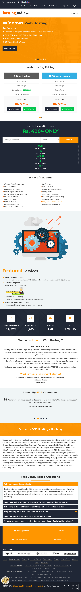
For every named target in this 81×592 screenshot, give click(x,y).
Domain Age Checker (48, 580)
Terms (56, 559)
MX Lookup (38, 577)
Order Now (29, 109)
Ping (10, 577)
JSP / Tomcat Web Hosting (34, 568)
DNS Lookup (28, 577)
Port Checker (48, 577)
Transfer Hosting (50, 568)
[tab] (40, 484)
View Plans (14, 109)
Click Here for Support (23, 540)
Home (5, 559)
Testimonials (46, 6)
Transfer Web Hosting (14, 297)
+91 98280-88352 (60, 540)
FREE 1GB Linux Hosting (14, 277)
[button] (40, 484)
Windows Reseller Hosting (63, 571)
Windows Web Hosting (61, 565)
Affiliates (37, 6)
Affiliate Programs (12, 283)
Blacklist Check (33, 580)
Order (36, 562)
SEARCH (69, 140)
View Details (9, 49)
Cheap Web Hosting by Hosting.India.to (28, 586)
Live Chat (60, 531)
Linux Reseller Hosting (45, 571)
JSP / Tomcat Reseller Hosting (40, 574)
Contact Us (44, 562)
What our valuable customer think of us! (40, 374)
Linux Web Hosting (46, 565)
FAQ (63, 6)
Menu (75, 13)
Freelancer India (26, 6)
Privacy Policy (65, 559)
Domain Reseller (30, 571)
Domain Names (14, 559)
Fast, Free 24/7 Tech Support (52, 202)
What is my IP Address (62, 577)
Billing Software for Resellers (17, 302)
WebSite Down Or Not (19, 580)
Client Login (56, 6)
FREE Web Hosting (31, 565)
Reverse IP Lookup (63, 580)
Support (24, 559)
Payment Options (72, 6)
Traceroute (18, 577)
